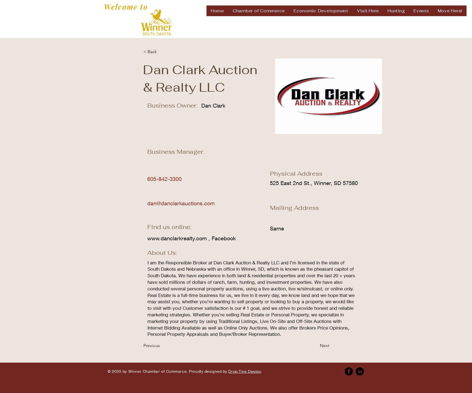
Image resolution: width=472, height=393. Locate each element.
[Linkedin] (360, 371)
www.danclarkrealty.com (177, 238)
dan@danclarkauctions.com (181, 203)
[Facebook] (349, 371)
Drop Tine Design (244, 371)
